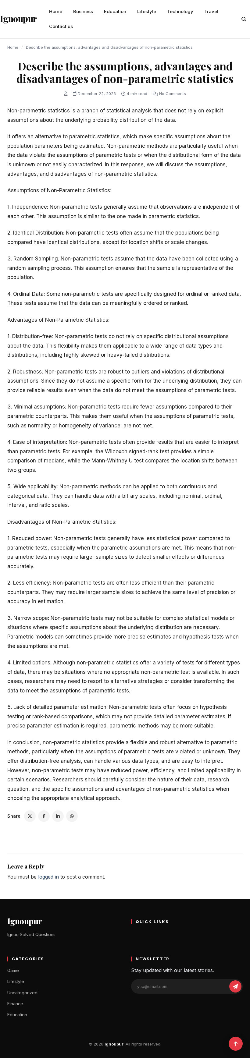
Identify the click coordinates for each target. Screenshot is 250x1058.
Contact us (61, 26)
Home (55, 11)
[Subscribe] (235, 986)
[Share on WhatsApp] (72, 816)
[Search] (244, 19)
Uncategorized (22, 992)
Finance (15, 1003)
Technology (180, 11)
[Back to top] (236, 1044)
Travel (211, 11)
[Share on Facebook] (44, 816)
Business (83, 11)
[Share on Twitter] (30, 816)
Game (13, 970)
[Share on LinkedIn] (58, 816)
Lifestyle (146, 11)
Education (115, 11)
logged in (48, 877)
